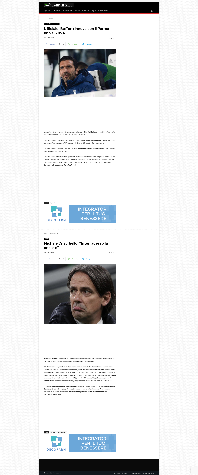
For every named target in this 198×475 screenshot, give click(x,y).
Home (46, 19)
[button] (151, 10)
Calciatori (51, 19)
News (57, 24)
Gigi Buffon (53, 203)
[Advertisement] (80, 114)
